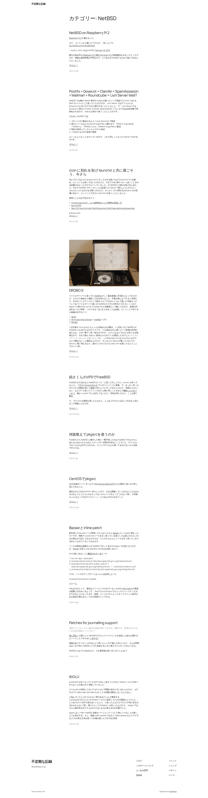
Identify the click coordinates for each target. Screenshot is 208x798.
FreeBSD (97, 319)
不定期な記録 (38, 3)
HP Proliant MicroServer (81, 319)
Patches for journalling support (93, 623)
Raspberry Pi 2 (75, 38)
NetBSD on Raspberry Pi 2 (89, 33)
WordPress (173, 791)
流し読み (73, 635)
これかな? (94, 638)
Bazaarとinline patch (85, 528)
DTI (70, 484)
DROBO (74, 322)
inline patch (127, 588)
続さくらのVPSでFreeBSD (89, 377)
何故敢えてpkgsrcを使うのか (92, 434)
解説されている (94, 553)
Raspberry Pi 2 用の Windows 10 (97, 55)
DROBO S (76, 290)
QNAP (73, 317)
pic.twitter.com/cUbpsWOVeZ (82, 45)
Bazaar (116, 533)
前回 (92, 387)
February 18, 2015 (102, 50)
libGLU (74, 677)
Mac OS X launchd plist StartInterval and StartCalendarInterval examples (103, 208)
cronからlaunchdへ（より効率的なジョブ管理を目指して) (96, 202)
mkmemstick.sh (91, 385)
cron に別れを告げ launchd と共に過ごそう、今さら (101, 172)
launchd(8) (76, 205)
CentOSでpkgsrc (82, 479)
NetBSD (98, 295)
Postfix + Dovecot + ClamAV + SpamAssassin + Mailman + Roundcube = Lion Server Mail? (103, 93)
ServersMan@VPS (107, 484)
